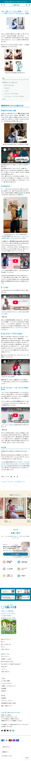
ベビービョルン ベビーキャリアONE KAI (14, 96)
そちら (20, 168)
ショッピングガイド (6, 683)
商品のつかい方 (21, 481)
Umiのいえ (22, 193)
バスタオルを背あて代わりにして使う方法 (12, 312)
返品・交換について (6, 706)
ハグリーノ (4, 669)
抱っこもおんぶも (6, 644)
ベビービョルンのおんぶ (7, 425)
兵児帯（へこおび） (6, 659)
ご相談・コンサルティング (8, 686)
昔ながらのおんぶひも (7, 661)
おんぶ (3, 647)
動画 (13, 376)
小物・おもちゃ (5, 649)
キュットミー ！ (5, 656)
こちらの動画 (4, 270)
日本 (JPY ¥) (5, 747)
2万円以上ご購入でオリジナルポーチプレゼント (15, 1)
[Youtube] (8, 730)
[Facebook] (5, 730)
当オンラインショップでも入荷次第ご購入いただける (15, 237)
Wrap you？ (4, 666)
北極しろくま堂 (8, 756)
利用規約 (3, 698)
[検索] (5, 4)
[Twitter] (2, 730)
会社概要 (3, 688)
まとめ (4, 99)
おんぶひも (10, 481)
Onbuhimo (7, 88)
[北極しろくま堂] (15, 5)
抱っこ (3, 642)
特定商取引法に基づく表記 (8, 703)
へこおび (6, 90)
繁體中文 (4, 752)
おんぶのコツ (5, 481)
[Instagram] (10, 730)
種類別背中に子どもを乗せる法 (9, 82)
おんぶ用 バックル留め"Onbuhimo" (11, 664)
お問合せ (3, 691)
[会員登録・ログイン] (26, 4)
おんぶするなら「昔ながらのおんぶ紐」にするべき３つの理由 (15, 464)
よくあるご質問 (5, 681)
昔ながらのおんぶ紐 (9, 85)
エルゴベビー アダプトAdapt (11, 93)
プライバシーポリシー (7, 700)
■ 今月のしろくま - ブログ (8, 618)
